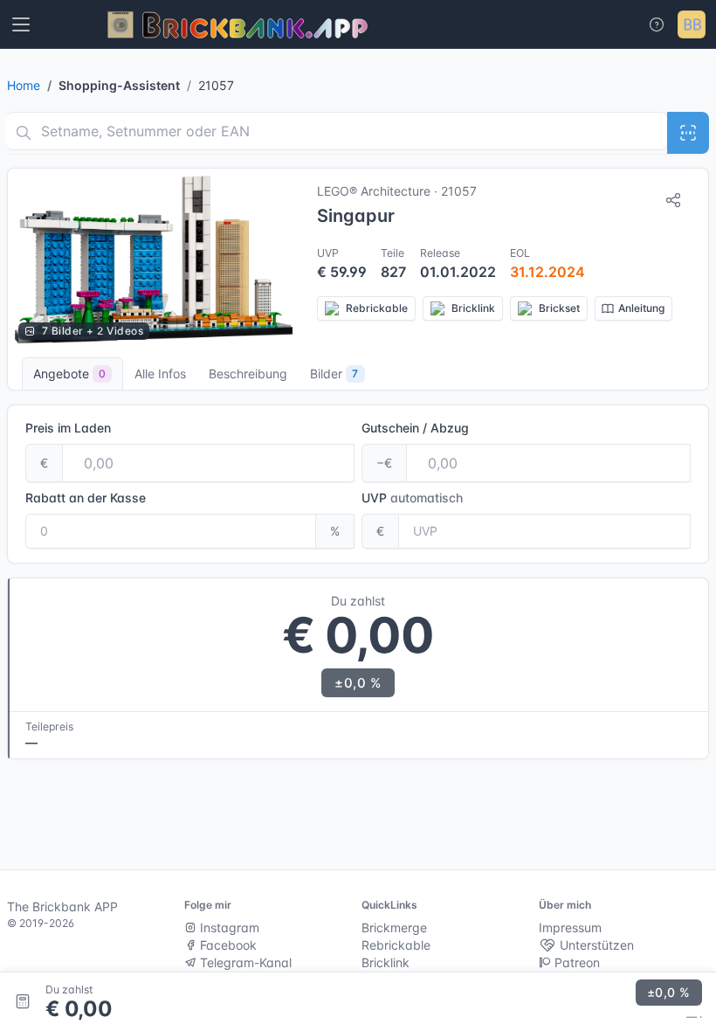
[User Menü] (691, 24)
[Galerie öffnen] (154, 259)
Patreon (575, 962)
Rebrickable (395, 945)
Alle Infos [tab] (160, 373)
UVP (412, 497)
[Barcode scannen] (688, 133)
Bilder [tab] (334, 373)
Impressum (570, 927)
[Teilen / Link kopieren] (673, 200)
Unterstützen (595, 945)
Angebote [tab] (69, 373)
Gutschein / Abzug (415, 427)
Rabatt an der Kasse (85, 497)
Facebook (226, 945)
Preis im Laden (68, 427)
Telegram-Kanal (244, 962)
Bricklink (385, 962)
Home (23, 85)
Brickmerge (394, 927)
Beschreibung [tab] (248, 373)
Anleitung (641, 308)
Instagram (227, 927)
